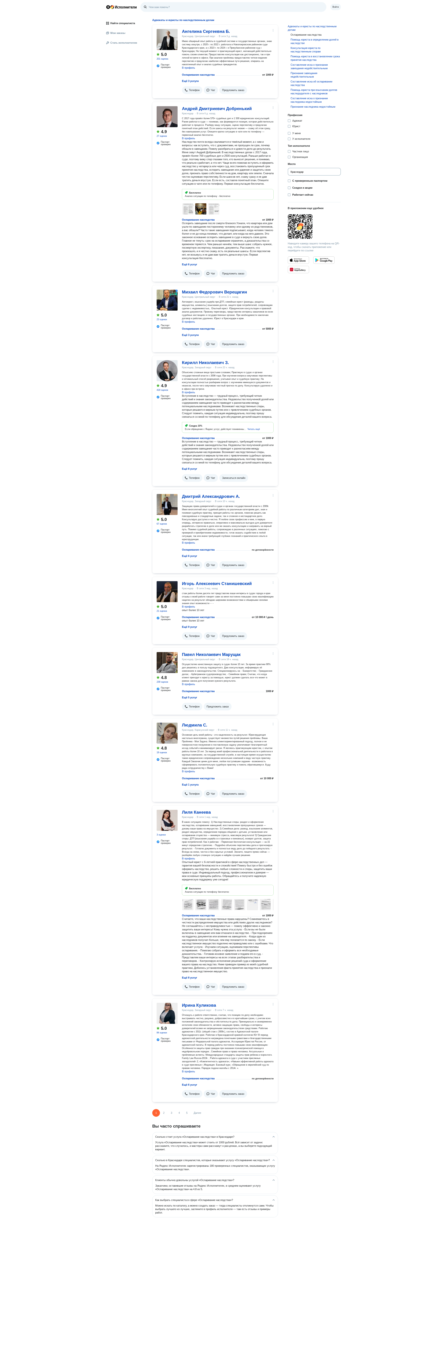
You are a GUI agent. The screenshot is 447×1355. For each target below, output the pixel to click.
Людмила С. (194, 725)
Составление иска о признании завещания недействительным (309, 66)
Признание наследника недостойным (313, 106)
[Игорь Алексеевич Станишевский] (167, 591)
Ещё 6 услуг (189, 264)
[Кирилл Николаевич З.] (167, 370)
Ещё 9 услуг (189, 626)
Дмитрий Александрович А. (211, 496)
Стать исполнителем (123, 42)
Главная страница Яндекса (108, 7)
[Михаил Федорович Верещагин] (167, 300)
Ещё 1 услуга (190, 784)
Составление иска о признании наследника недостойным (309, 100)
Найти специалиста (122, 23)
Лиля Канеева (196, 812)
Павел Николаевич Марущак (211, 654)
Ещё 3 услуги (190, 80)
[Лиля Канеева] (167, 820)
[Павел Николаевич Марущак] (167, 662)
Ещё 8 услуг (189, 468)
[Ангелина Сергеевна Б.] (167, 39)
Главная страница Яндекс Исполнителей (121, 7)
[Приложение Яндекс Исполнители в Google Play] (324, 260)
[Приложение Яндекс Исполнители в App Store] (298, 260)
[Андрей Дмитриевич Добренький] (167, 116)
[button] (192, 90)
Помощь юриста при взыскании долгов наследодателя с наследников (314, 91)
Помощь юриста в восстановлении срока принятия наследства (315, 58)
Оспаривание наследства (198, 74)
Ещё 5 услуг (189, 697)
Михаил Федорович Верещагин (214, 292)
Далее (197, 1112)
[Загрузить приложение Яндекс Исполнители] (314, 226)
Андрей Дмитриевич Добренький (217, 108)
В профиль (188, 67)
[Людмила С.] (167, 733)
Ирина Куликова (199, 1005)
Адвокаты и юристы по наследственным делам (312, 28)
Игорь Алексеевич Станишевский (217, 583)
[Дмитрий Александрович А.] (167, 504)
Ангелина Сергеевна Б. (206, 31)
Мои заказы (117, 32)
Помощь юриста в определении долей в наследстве (315, 41)
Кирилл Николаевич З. (205, 362)
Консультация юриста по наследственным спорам (306, 49)
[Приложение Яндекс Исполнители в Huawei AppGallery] (298, 269)
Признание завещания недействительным (304, 75)
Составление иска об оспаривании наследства (311, 83)
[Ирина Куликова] (167, 1013)
